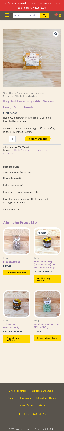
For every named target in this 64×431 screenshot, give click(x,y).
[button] (56, 34)
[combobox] (26, 15)
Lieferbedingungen (17, 390)
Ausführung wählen (43, 279)
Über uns (43, 405)
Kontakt (11, 398)
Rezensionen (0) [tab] (12, 178)
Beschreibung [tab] (11, 166)
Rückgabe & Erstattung (42, 390)
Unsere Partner (26, 405)
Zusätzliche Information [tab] (17, 172)
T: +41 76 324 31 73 (32, 414)
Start (5, 93)
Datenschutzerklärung (46, 398)
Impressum (25, 398)
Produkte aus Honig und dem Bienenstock (33, 101)
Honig (12, 93)
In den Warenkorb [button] (17, 272)
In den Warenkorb (38, 138)
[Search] (44, 15)
